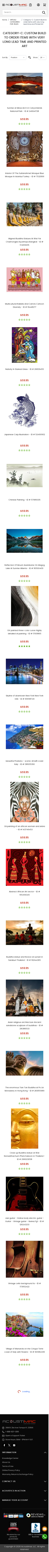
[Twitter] (9, 1445)
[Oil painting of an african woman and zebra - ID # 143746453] (24, 802)
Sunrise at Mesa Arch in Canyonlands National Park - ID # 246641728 (24, 109)
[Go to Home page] (16, 5)
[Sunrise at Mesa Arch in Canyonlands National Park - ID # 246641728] (24, 84)
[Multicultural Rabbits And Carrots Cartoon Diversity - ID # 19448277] (24, 279)
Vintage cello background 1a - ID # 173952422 (24, 1285)
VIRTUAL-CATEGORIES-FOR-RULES (15, 22)
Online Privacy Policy (11, 1470)
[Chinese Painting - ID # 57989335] (24, 475)
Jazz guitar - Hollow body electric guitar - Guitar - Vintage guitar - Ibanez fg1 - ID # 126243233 (24, 1221)
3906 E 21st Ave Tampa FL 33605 (19, 1428)
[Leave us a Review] (36, 1515)
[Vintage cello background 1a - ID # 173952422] (24, 1259)
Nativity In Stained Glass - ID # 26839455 (24, 369)
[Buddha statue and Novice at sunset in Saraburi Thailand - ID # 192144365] (24, 933)
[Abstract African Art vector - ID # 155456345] (24, 867)
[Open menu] (3, 5)
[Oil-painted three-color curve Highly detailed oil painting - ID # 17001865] (24, 606)
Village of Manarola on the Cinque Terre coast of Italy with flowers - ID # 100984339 (24, 1350)
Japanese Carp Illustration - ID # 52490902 (24, 435)
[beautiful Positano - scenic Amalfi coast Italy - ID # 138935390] (24, 737)
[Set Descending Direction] (29, 57)
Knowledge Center (10, 1458)
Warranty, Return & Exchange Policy (17, 1474)
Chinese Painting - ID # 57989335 (24, 500)
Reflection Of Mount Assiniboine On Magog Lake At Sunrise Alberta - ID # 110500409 (24, 566)
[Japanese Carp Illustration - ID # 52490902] (24, 410)
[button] (24, 124)
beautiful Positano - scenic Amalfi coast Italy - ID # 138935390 (24, 762)
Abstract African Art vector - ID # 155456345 (24, 893)
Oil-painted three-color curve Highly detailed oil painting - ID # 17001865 (24, 632)
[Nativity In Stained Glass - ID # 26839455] (24, 345)
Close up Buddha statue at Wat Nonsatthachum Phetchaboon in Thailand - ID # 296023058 (24, 1156)
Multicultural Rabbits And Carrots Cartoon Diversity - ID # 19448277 (24, 305)
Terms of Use (7, 1466)
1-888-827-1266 (12, 1432)
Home (4, 20)
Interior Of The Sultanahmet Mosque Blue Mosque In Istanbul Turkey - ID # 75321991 (24, 175)
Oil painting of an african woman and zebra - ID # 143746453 (24, 828)
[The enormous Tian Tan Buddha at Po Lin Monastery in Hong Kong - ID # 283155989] (24, 1063)
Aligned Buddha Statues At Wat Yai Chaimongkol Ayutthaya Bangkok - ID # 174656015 (24, 242)
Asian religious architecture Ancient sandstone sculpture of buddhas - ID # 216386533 (24, 1025)
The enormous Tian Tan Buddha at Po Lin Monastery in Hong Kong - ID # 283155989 (24, 1089)
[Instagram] (14, 1445)
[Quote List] (30, 5)
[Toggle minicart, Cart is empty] (44, 5)
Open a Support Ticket (15, 1436)
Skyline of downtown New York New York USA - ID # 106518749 (24, 697)
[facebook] (4, 1445)
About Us (6, 1462)
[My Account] (38, 5)
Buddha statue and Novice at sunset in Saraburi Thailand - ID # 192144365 (24, 958)
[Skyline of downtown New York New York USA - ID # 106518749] (24, 671)
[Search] (44, 12)
